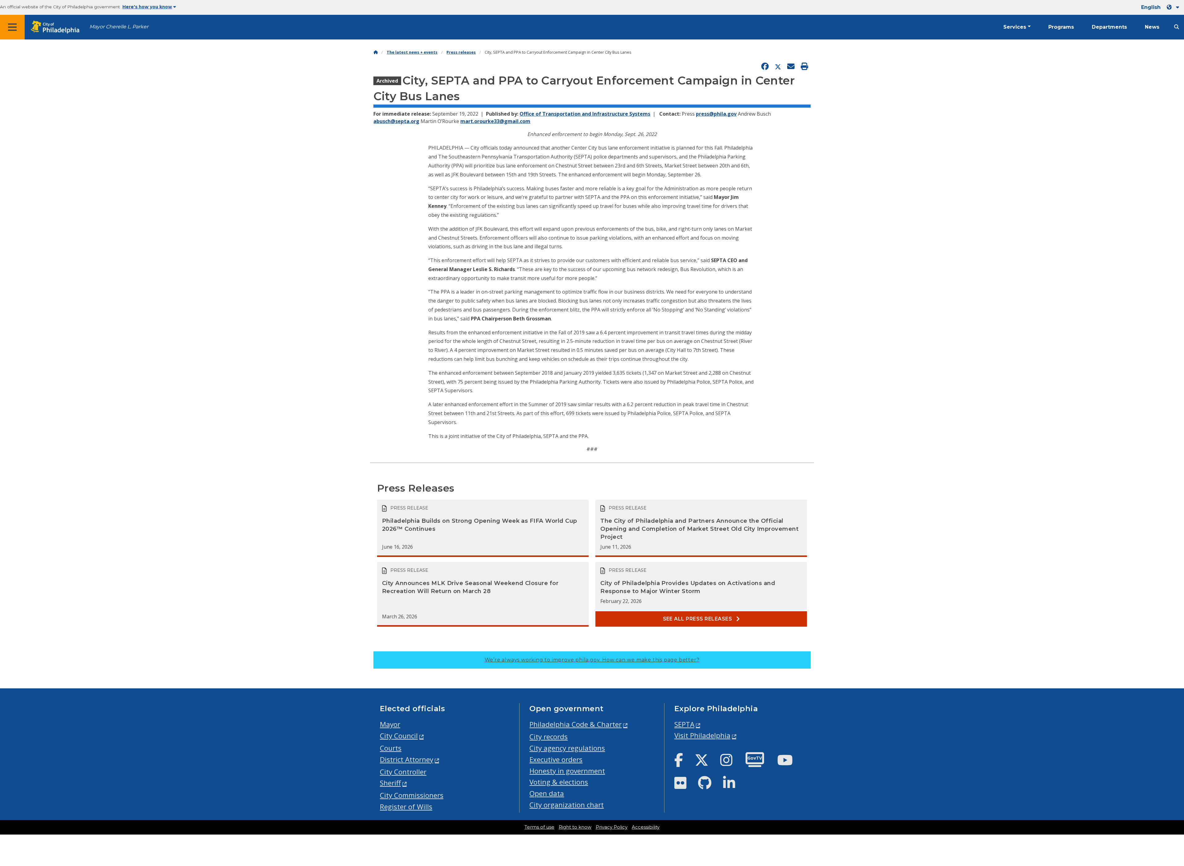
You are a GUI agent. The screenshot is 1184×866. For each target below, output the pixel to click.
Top (1155, 819)
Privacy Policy (611, 827)
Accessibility (646, 827)
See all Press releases (698, 619)
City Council (399, 735)
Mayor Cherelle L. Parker (118, 27)
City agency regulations (567, 748)
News (1152, 27)
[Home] (375, 52)
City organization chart (566, 805)
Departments (1109, 27)
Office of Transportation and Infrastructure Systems (585, 113)
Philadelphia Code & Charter (575, 724)
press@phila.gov (716, 113)
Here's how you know (147, 6)
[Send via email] (791, 66)
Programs (1061, 27)
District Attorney (406, 759)
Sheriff (390, 783)
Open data (546, 793)
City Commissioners (411, 795)
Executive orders (555, 759)
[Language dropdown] (1174, 7)
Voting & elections (558, 782)
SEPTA (684, 724)
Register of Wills (406, 806)
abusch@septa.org (396, 121)
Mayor (390, 724)
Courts (390, 748)
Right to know (575, 827)
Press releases (461, 52)
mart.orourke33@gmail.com (495, 121)
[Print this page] (804, 66)
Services (1014, 27)
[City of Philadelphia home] (57, 27)
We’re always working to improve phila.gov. (592, 660)
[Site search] (1176, 27)
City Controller (403, 772)
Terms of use (539, 827)
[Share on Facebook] (765, 66)
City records (548, 736)
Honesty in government (567, 771)
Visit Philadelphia (702, 735)
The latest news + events (412, 52)
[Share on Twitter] (777, 66)
